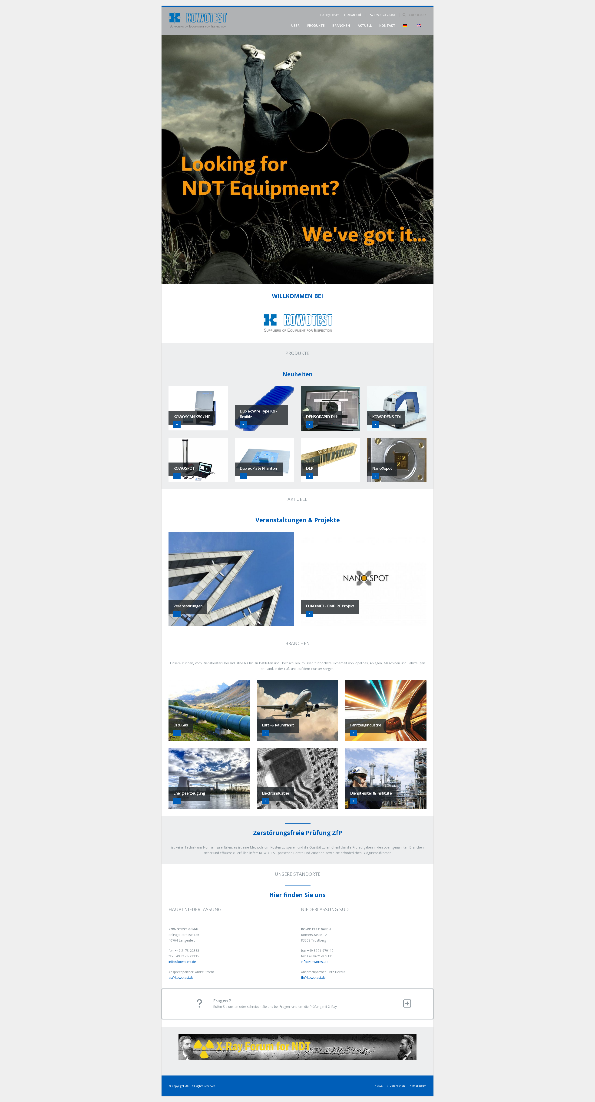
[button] (404, 15)
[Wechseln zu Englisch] (419, 25)
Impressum (419, 1085)
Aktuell (365, 25)
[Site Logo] (198, 21)
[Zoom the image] (297, 1037)
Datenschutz (397, 1085)
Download (354, 15)
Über (295, 25)
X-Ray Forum (330, 15)
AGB (380, 1085)
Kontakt (387, 25)
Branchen (341, 25)
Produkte (316, 25)
